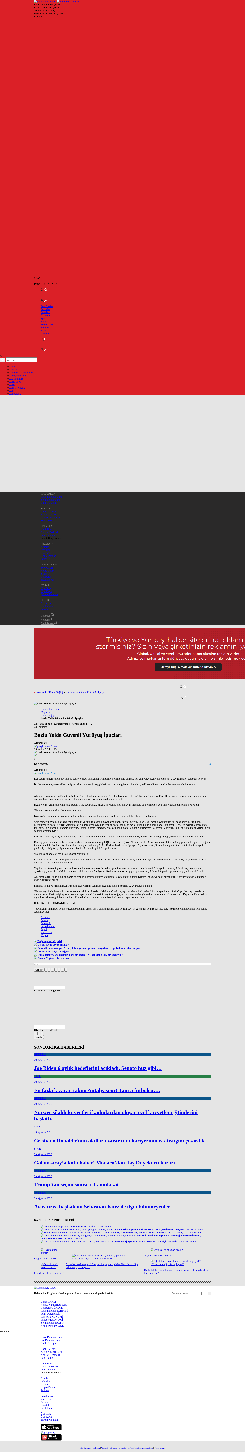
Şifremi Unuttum (49, 594)
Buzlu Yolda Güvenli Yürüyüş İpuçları (86, 692)
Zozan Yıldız (16, 378)
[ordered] (55, 970)
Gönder (39, 970)
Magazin (45, 712)
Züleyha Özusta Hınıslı (21, 372)
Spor (43, 318)
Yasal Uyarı (159, 1448)
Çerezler (122, 1448)
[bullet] (59, 970)
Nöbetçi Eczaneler (50, 517)
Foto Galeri (47, 324)
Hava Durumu (54, 1310)
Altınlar (45, 546)
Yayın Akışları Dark (51, 514)
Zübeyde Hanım (17, 375)
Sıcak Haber (47, 579)
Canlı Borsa (47, 529)
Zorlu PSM (15, 381)
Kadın (44, 321)
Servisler (45, 309)
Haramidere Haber (50, 709)
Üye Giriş (46, 588)
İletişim (44, 609)
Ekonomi (45, 315)
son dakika (46, 932)
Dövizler (45, 549)
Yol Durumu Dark (50, 499)
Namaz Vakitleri (49, 532)
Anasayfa (46, 603)
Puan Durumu (48, 535)
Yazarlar (45, 330)
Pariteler (45, 558)
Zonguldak (15, 393)
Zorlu (12, 384)
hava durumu (48, 926)
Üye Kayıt (46, 591)
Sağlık (44, 929)
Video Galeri (47, 570)
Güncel (44, 920)
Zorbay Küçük (17, 387)
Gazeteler (46, 333)
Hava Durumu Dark (51, 496)
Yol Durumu (52, 1322)
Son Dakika (47, 306)
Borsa (48, 1301)
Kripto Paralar (48, 555)
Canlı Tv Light (48, 502)
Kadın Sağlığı (56, 692)
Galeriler (46, 615)
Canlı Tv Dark (48, 511)
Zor (11, 390)
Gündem (45, 312)
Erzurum (45, 917)
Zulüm (12, 366)
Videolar (45, 327)
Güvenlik (46, 923)
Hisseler (45, 552)
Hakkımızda (47, 606)
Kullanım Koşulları (144, 1448)
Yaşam (44, 935)
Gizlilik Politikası (109, 1448)
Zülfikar (13, 369)
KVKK (131, 1448)
